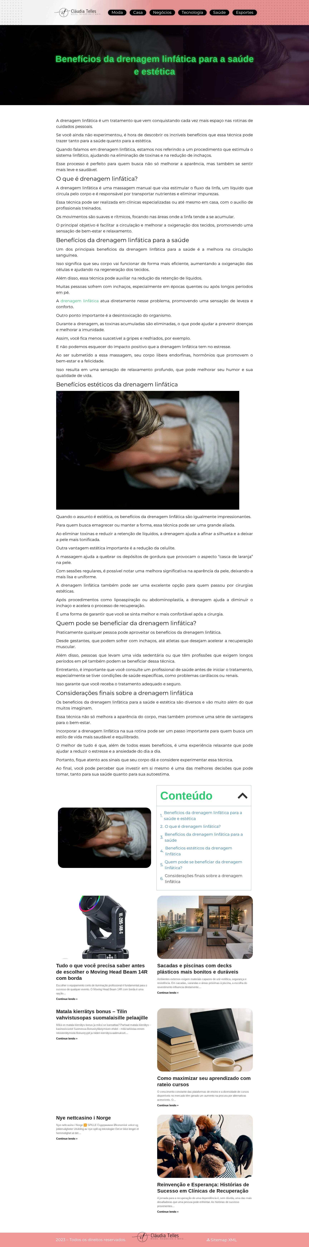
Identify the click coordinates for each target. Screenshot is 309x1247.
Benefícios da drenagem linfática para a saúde (204, 837)
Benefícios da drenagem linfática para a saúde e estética (203, 815)
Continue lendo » (66, 998)
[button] (242, 795)
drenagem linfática (80, 300)
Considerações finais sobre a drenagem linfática (203, 878)
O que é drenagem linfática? (193, 826)
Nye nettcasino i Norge (83, 1118)
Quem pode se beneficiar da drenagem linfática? (203, 865)
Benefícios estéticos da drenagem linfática (198, 851)
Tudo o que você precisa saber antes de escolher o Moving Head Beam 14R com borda (102, 972)
